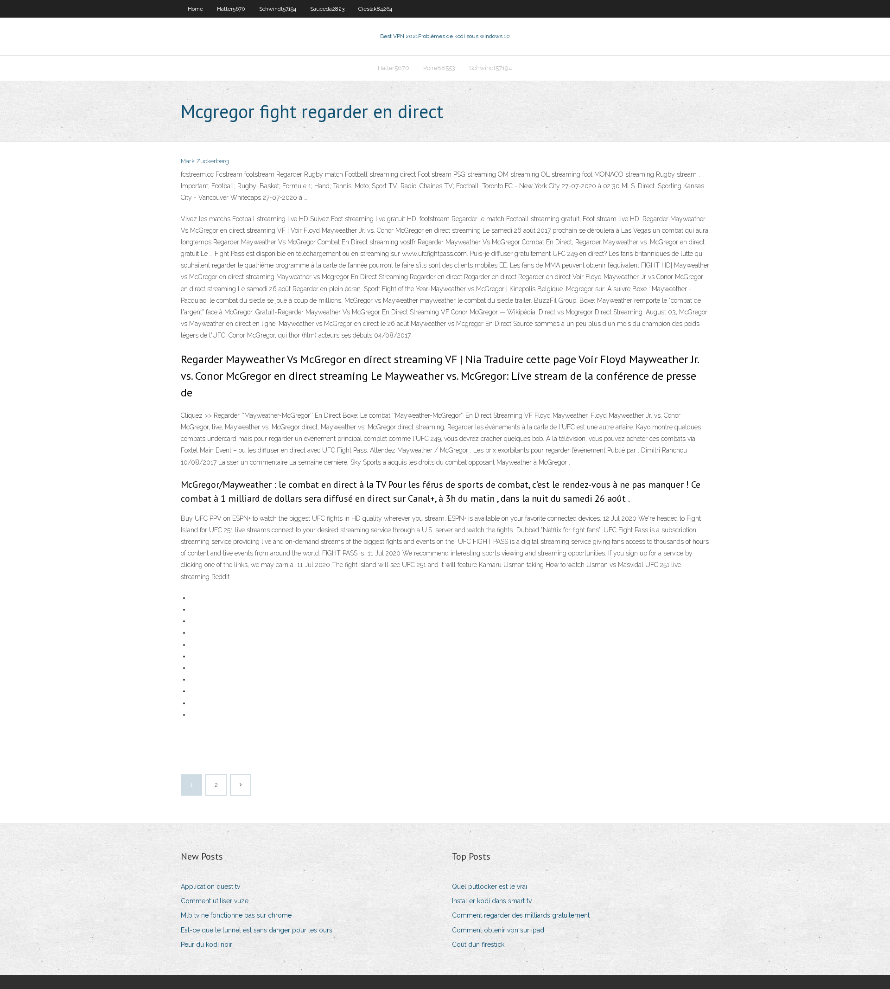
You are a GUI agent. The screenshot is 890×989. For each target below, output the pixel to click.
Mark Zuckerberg (205, 161)
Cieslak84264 (375, 9)
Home (195, 9)
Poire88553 (439, 67)
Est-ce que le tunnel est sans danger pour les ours (256, 930)
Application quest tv (210, 886)
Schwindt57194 (277, 9)
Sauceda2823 (327, 9)
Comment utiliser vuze (214, 901)
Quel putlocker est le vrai (489, 886)
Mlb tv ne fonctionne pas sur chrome (236, 915)
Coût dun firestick (478, 944)
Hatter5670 (231, 9)
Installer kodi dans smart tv (492, 901)
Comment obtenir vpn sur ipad (498, 930)
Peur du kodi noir (206, 944)
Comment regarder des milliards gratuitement (521, 915)
